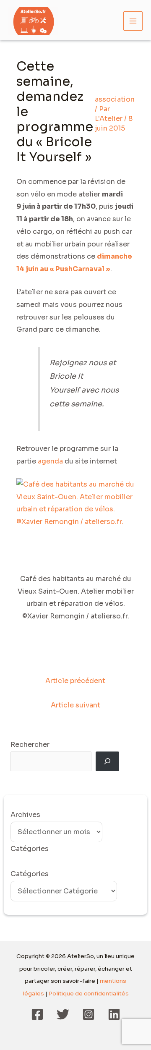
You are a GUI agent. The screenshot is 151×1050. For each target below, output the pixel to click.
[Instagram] (88, 1014)
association (115, 99)
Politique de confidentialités (89, 993)
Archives (25, 814)
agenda (50, 461)
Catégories (29, 873)
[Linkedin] (114, 1014)
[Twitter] (63, 1014)
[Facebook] (37, 1014)
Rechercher (29, 744)
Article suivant (75, 705)
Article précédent (75, 680)
